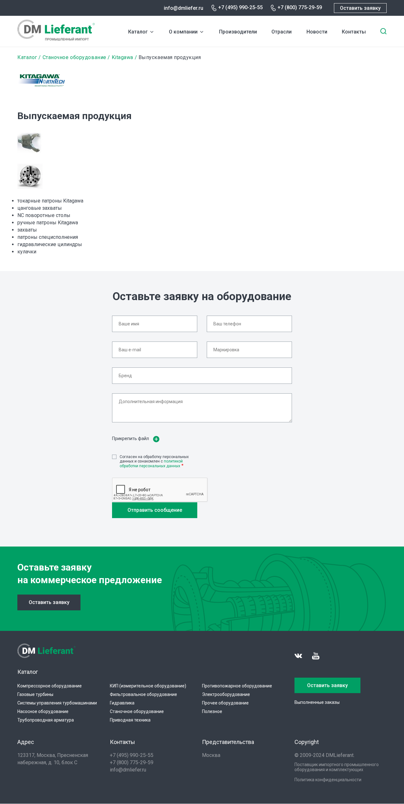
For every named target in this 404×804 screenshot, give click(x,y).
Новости (316, 32)
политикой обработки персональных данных (151, 463)
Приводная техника (130, 719)
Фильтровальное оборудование (143, 694)
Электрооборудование (226, 694)
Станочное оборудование (74, 57)
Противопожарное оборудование (237, 685)
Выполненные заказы (317, 702)
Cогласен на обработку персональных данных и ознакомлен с (154, 461)
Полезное (212, 711)
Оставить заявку (360, 8)
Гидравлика (122, 702)
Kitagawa (122, 57)
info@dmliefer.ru (183, 8)
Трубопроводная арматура (45, 719)
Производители (238, 32)
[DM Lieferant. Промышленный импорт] (56, 39)
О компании (183, 32)
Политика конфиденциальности (327, 779)
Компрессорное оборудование (49, 685)
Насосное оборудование (42, 711)
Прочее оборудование (225, 702)
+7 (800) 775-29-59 (299, 7)
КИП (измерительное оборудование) (148, 685)
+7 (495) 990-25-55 (240, 7)
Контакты (354, 32)
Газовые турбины (35, 694)
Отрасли (281, 32)
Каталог (138, 32)
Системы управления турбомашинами (57, 702)
